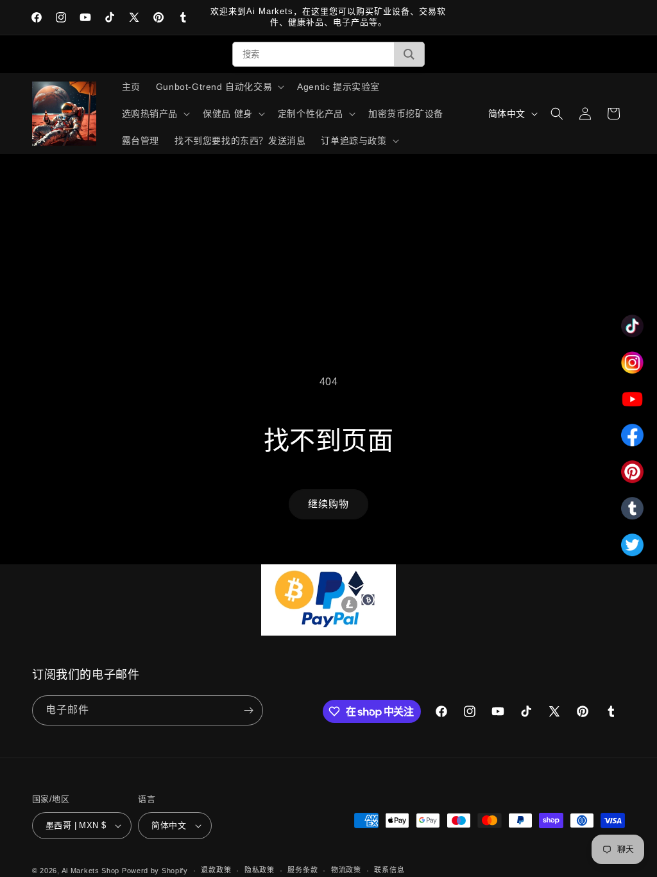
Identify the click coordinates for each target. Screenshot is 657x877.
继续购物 (328, 503)
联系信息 (389, 870)
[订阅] (248, 710)
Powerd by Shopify (155, 870)
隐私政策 (259, 870)
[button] (218, 86)
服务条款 (302, 870)
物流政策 (346, 870)
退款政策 (216, 870)
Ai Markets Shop (91, 870)
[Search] (409, 54)
